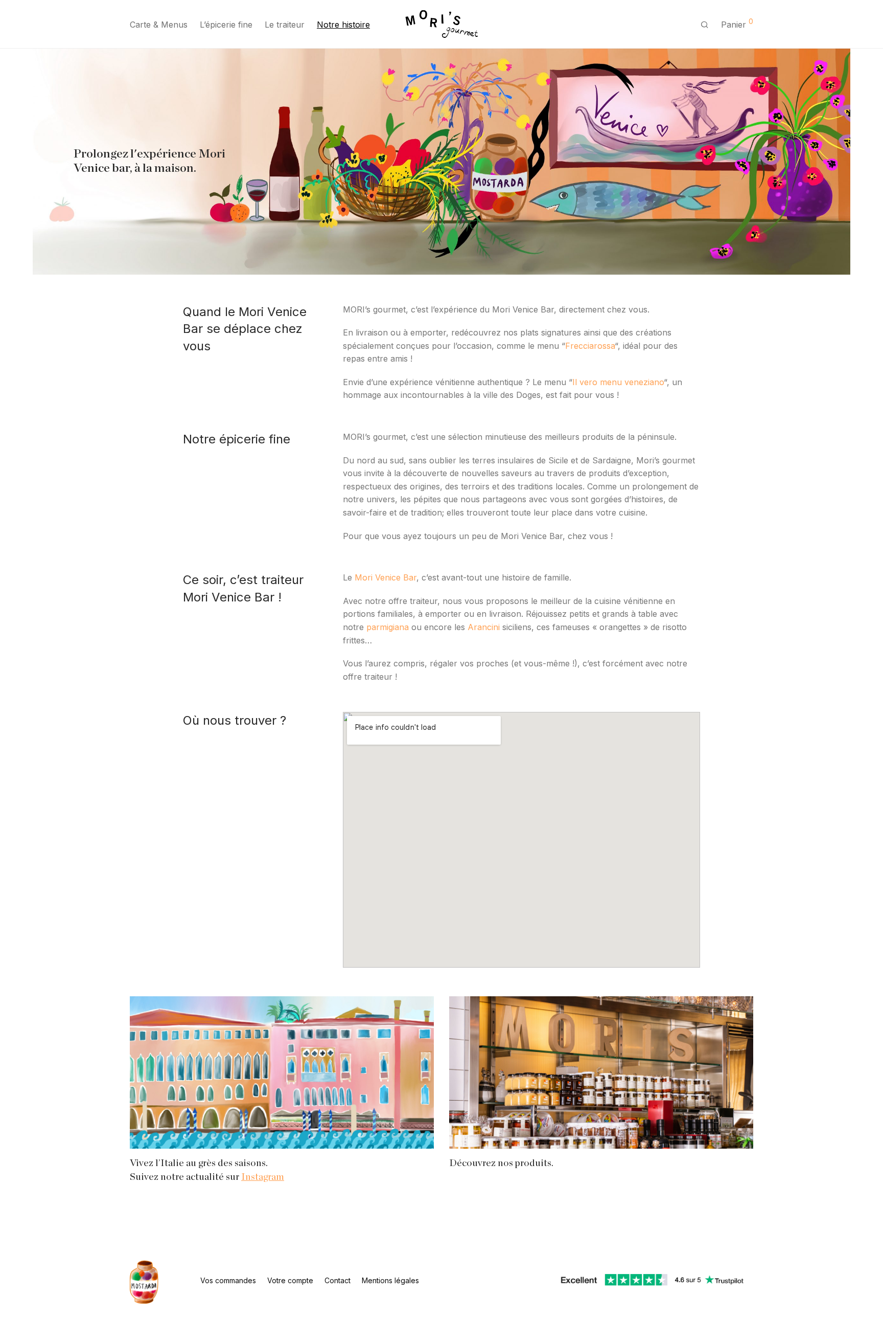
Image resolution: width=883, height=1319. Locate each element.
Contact (337, 1280)
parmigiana (387, 627)
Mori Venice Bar (385, 577)
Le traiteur (285, 24)
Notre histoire (343, 24)
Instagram (262, 1177)
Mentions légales (390, 1280)
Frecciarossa (590, 346)
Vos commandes (228, 1280)
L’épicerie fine (226, 24)
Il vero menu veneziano (618, 382)
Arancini (484, 627)
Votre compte (290, 1280)
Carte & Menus (159, 24)
